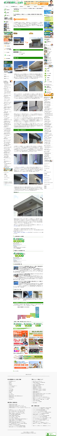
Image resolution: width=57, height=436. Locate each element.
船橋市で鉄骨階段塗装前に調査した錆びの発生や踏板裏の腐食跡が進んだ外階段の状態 (28, 299)
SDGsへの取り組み (11, 394)
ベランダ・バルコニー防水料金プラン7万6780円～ (39, 390)
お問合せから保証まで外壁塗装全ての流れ (38, 384)
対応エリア (42, 6)
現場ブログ (10, 383)
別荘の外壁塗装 (35, 402)
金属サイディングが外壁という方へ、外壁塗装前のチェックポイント (42, 425)
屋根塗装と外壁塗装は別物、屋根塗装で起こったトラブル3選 (17, 422)
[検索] (52, 9)
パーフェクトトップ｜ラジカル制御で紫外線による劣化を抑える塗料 (42, 407)
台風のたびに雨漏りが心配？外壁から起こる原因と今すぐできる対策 (38, 298)
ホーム (7, 6)
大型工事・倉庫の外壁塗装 (36, 400)
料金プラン (35, 6)
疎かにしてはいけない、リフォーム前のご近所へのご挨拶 (16, 412)
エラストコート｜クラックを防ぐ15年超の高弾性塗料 (40, 416)
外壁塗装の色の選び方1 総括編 (13, 404)
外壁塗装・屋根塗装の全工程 (36, 385)
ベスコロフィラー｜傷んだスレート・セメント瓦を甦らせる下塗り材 (42, 412)
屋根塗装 (18, 232)
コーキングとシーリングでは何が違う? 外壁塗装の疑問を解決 (17, 425)
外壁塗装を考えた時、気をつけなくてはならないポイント (16, 421)
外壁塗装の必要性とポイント (36, 391)
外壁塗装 (15, 232)
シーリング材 (20, 167)
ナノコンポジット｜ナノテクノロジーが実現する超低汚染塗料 (41, 415)
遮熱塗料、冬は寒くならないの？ (37, 421)
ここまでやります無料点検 (36, 383)
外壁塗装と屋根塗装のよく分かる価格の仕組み (39, 382)
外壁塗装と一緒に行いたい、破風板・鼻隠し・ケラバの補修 (41, 399)
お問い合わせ (50, 6)
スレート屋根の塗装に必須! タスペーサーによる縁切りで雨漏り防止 (18, 423)
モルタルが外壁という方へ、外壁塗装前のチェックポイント (41, 422)
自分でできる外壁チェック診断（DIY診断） (14, 416)
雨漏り (26, 78)
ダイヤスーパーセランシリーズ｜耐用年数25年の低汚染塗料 (41, 413)
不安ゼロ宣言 (11, 391)
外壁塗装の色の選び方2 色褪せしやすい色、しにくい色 (16, 405)
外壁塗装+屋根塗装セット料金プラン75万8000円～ (39, 389)
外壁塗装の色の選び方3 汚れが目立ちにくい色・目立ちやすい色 (17, 406)
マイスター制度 (11, 389)
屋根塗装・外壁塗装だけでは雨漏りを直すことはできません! (17, 413)
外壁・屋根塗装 (23, 232)
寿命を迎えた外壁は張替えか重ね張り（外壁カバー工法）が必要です (42, 393)
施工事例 (28, 6)
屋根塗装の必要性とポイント (36, 392)
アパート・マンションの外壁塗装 (37, 401)
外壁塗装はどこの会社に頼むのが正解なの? (14, 424)
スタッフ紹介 (11, 393)
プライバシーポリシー (12, 398)
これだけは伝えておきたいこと (13, 385)
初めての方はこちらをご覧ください (37, 381)
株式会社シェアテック (16, 245)
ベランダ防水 (28, 232)
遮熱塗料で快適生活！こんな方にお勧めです (39, 414)
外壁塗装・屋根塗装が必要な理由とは (14, 415)
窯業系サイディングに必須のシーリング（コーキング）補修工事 (41, 398)
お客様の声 (10, 384)
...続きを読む (23, 272)
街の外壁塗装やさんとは (14, 6)
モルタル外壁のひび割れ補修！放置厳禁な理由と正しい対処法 (18, 298)
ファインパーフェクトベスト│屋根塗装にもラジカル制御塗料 (41, 408)
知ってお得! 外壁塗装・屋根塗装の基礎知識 (14, 414)
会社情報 (10, 392)
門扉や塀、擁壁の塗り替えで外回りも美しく (39, 394)
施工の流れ (21, 6)
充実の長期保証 (11, 390)
